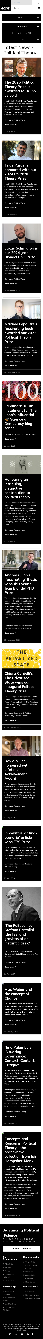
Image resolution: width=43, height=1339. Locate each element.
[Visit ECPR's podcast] (16, 1334)
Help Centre (30, 1282)
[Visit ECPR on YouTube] (28, 1334)
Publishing (29, 1291)
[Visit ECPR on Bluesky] (22, 1334)
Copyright (29, 1278)
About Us (9, 1264)
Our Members (10, 1304)
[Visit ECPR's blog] (10, 1334)
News (7, 1271)
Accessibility (30, 1275)
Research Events (32, 1295)
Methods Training (32, 1298)
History (8, 1267)
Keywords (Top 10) (21, 33)
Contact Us (30, 1262)
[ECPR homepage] (5, 5)
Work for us (9, 1280)
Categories (21, 26)
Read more (9, 125)
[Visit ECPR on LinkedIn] (33, 1334)
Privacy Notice (31, 1265)
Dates (21, 39)
